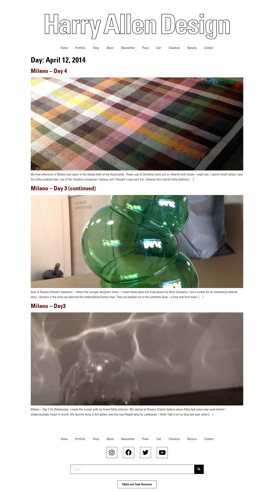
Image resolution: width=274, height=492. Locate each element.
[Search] (199, 469)
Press (145, 48)
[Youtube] (162, 452)
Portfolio (80, 48)
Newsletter (128, 48)
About (110, 48)
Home (64, 48)
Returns (192, 48)
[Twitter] (145, 452)
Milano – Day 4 (49, 70)
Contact (208, 48)
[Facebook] (128, 452)
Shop (96, 48)
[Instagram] (111, 452)
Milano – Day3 (48, 305)
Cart (158, 48)
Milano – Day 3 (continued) (63, 188)
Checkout (174, 48)
